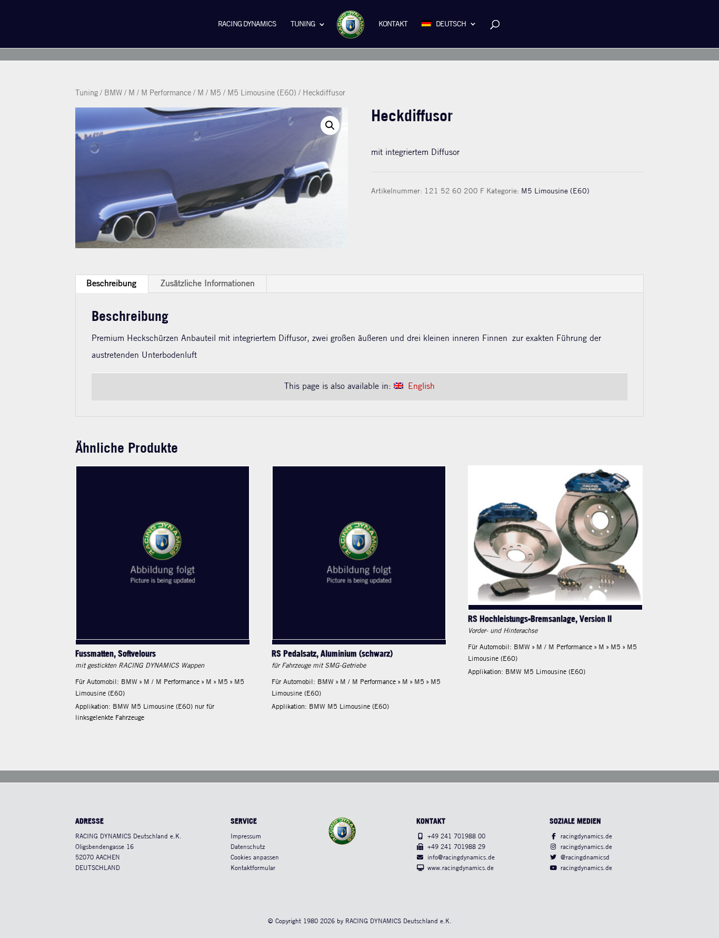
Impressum (246, 836)
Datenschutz (248, 847)
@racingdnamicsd (585, 857)
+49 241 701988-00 (456, 836)
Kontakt (392, 24)
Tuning (303, 24)
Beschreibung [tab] (111, 283)
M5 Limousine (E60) (261, 93)
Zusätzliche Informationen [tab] (208, 283)
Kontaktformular (253, 868)
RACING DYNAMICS (247, 24)
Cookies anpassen (255, 857)
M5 (215, 93)
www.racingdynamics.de (460, 868)
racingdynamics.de (586, 836)
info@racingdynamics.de (461, 857)
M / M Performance (159, 93)
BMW (113, 93)
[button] (330, 125)
